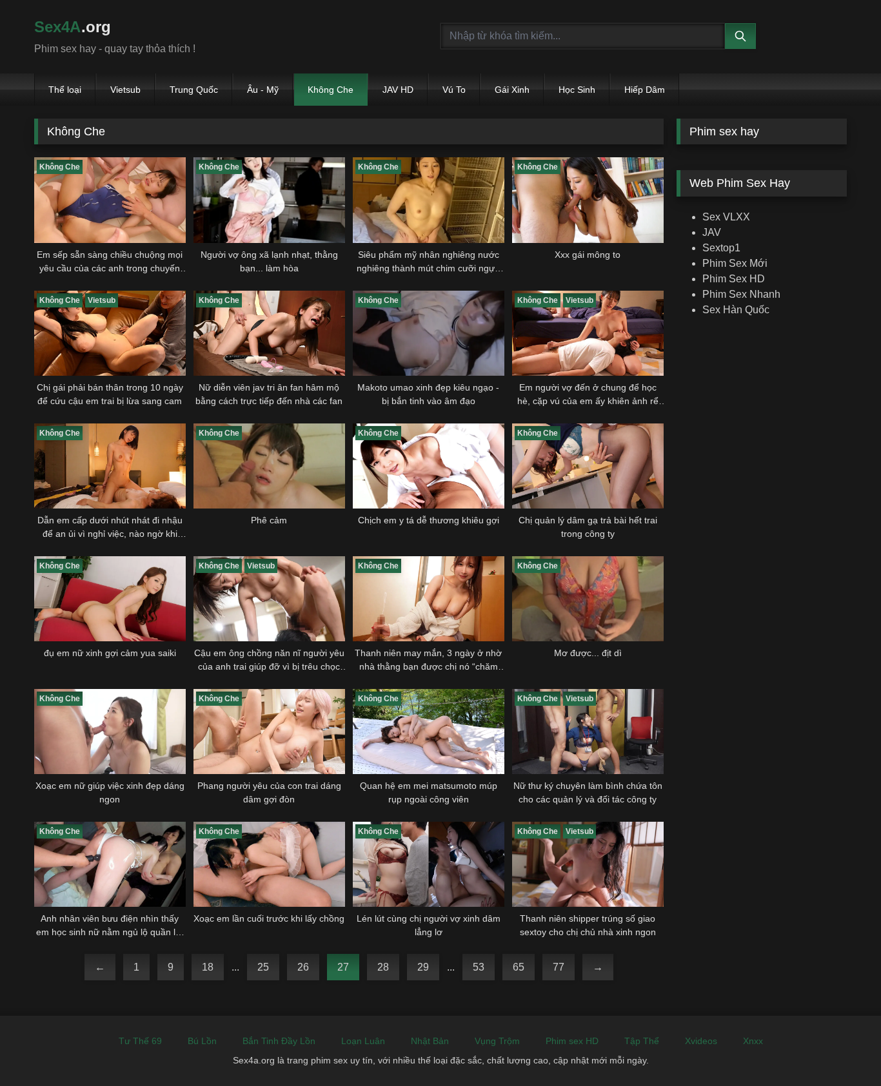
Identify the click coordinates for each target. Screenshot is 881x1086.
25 (263, 967)
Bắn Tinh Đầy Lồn (279, 1041)
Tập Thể (641, 1041)
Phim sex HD (572, 1041)
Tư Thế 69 (140, 1041)
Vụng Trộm (497, 1041)
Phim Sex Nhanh (741, 294)
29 (423, 967)
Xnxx (753, 1041)
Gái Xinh (512, 89)
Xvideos (701, 1041)
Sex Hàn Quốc (735, 309)
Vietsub (125, 89)
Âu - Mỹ (263, 89)
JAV (711, 232)
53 (478, 967)
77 (558, 967)
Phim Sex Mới (734, 263)
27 (343, 967)
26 (303, 967)
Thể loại (64, 89)
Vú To (454, 89)
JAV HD (397, 89)
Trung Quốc (194, 89)
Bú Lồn (202, 1041)
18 (207, 967)
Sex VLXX (726, 216)
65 (518, 967)
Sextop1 (721, 247)
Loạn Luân (363, 1041)
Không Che (330, 89)
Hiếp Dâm (644, 89)
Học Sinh (577, 89)
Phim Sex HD (733, 278)
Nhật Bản (430, 1041)
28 (383, 967)
